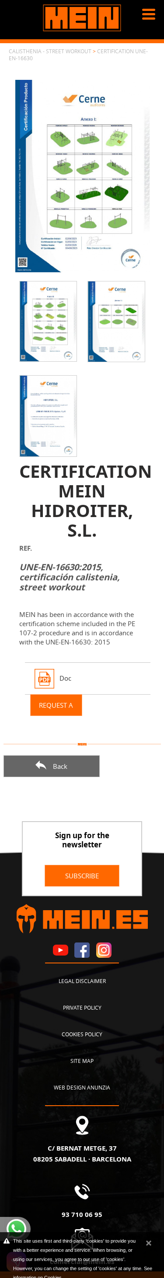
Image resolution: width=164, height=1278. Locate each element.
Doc (65, 677)
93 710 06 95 (82, 1214)
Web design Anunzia (82, 1087)
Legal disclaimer (82, 980)
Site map (82, 1060)
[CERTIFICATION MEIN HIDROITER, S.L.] (82, 175)
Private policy (82, 1007)
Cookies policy (82, 1034)
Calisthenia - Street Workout (50, 51)
